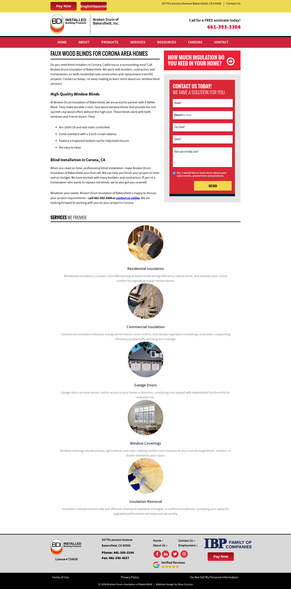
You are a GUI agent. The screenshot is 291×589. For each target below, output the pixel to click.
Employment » (188, 545)
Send (212, 186)
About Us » (160, 545)
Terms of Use (60, 577)
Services (137, 42)
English (86, 6)
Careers (195, 42)
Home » (158, 541)
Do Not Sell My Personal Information (214, 577)
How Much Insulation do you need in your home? (196, 60)
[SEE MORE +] (145, 243)
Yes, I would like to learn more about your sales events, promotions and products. (201, 174)
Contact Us (233, 4)
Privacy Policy (130, 577)
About (84, 42)
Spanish (100, 6)
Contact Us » (186, 541)
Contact (221, 42)
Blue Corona (185, 584)
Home (62, 42)
